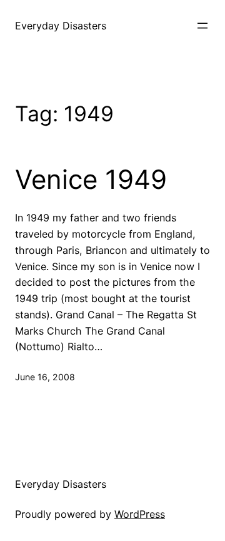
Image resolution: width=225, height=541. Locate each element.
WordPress (139, 514)
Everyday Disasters (60, 25)
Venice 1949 (91, 179)
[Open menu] (202, 25)
